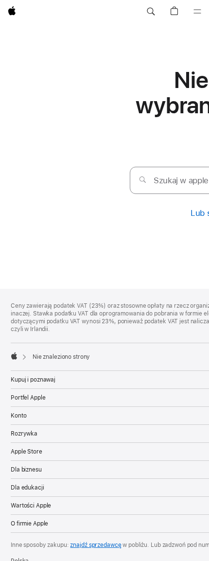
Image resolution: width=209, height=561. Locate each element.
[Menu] (197, 11)
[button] (150, 11)
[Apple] (14, 355)
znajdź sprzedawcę (95, 545)
